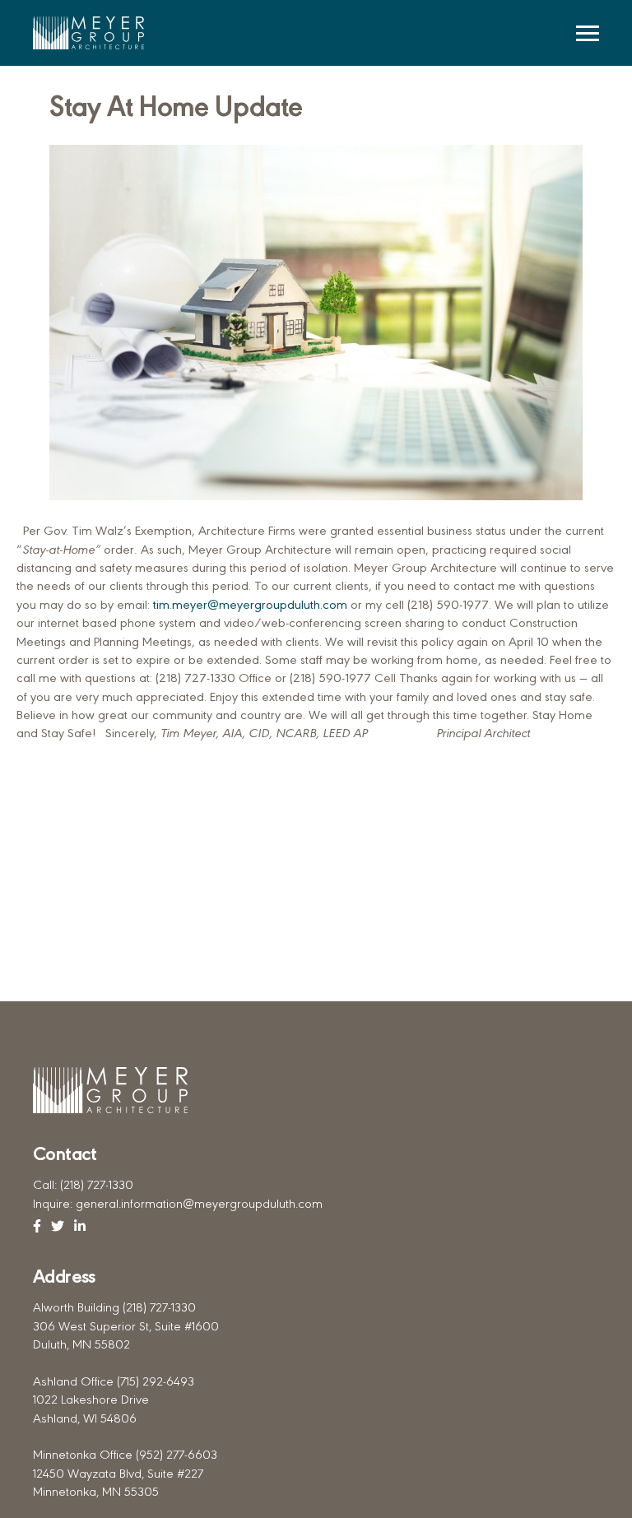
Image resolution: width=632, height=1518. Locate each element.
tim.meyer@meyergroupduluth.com (250, 606)
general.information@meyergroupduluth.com (199, 1205)
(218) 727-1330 (96, 1186)
